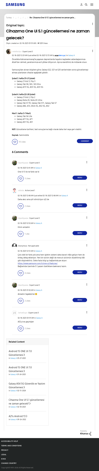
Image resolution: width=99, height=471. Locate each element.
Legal (3, 455)
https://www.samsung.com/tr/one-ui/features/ (38, 263)
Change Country (8, 463)
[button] (88, 51)
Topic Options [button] (88, 24)
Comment (85, 141)
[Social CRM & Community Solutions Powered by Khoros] (85, 433)
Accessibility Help (9, 441)
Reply (80, 178)
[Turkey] (15, 4)
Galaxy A (71, 55)
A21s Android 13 (17, 416)
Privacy (4, 450)
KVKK (3, 459)
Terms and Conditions (11, 446)
